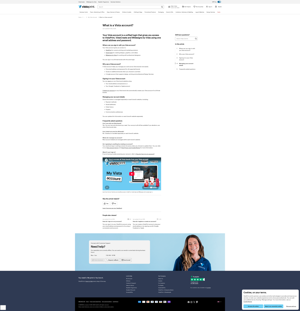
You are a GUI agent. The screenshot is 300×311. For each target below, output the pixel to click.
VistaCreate (81, 2)
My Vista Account (92, 17)
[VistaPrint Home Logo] (86, 6)
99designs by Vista (91, 2)
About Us (160, 278)
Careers (160, 281)
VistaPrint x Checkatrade (164, 292)
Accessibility (129, 292)
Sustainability (161, 287)
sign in (110, 81)
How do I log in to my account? (145, 154)
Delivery (128, 281)
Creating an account (109, 90)
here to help (89, 281)
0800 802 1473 (81, 301)
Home (79, 17)
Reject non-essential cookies (273, 306)
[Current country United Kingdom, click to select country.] (220, 302)
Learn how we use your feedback (112, 208)
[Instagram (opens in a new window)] (191, 302)
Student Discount (130, 290)
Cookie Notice (248, 301)
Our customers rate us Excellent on (200, 287)
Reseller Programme (103, 2)
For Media (161, 285)
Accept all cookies (253, 306)
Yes (107, 203)
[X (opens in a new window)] (194, 302)
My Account (129, 278)
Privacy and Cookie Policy (95, 301)
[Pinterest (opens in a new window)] (197, 302)
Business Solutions (115, 2)
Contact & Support (131, 283)
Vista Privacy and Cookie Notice (130, 147)
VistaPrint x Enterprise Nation (165, 290)
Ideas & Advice (130, 285)
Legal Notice (115, 301)
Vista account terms (112, 147)
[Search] (162, 6)
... (84, 17)
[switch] (218, 2)
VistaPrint (108, 50)
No (115, 203)
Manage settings (291, 306)
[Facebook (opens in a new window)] (189, 302)
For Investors (161, 283)
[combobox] (129, 7)
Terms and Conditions (107, 301)
